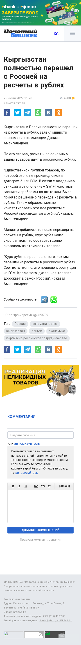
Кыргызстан (15, 331)
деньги (37, 331)
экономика (57, 331)
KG (56, 34)
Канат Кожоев (14, 103)
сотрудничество (45, 324)
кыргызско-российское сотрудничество (36, 338)
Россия (20, 324)
